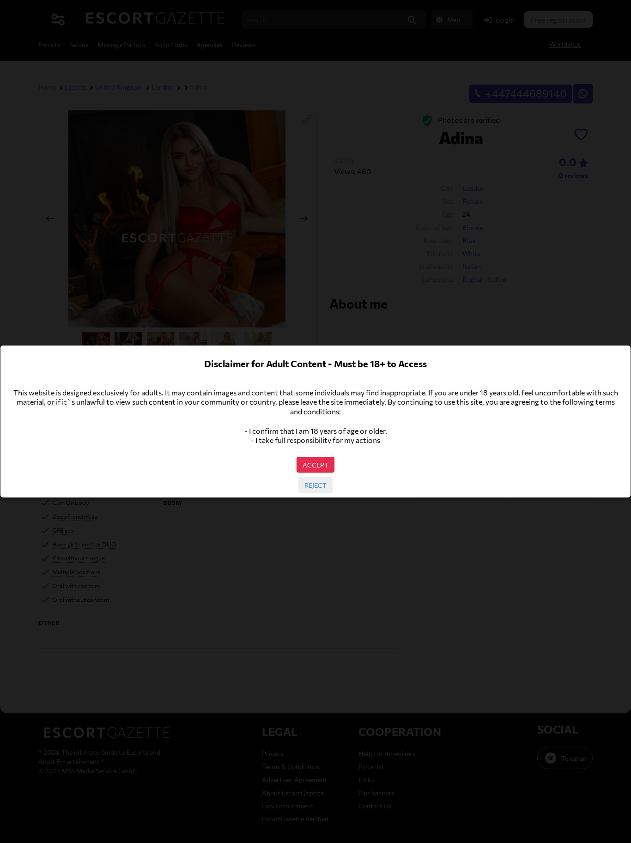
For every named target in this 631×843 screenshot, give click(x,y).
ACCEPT (315, 464)
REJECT (315, 485)
